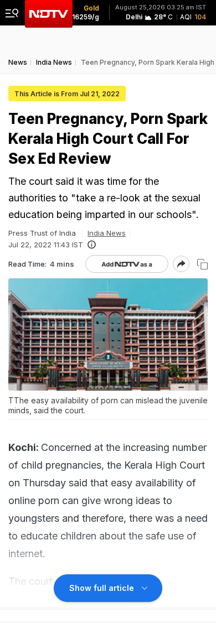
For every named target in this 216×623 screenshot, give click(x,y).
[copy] (202, 264)
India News (107, 233)
